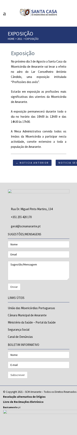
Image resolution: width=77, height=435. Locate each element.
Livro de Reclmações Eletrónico (23, 402)
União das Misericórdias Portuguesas (31, 308)
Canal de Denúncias (20, 337)
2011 (19, 39)
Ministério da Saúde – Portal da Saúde (32, 322)
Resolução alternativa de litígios (24, 397)
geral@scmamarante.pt (26, 226)
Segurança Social (18, 329)
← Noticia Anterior (32, 162)
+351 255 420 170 (21, 217)
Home (11, 39)
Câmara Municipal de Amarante (27, 315)
